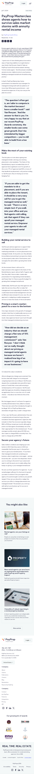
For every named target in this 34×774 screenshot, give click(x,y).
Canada (4, 757)
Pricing (4, 701)
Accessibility (6, 766)
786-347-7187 (6, 648)
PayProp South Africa (10, 35)
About (3, 670)
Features (4, 696)
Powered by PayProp (7, 685)
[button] (28, 640)
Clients (4, 672)
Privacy (28, 766)
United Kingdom (12, 757)
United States (27, 757)
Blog (3, 680)
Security (21, 766)
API (2, 704)
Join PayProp (5, 694)
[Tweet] (11, 41)
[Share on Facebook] (5, 41)
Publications (5, 675)
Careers (4, 677)
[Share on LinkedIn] (8, 41)
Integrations (5, 699)
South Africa (20, 757)
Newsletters (5, 682)
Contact (4, 692)
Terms (14, 766)
